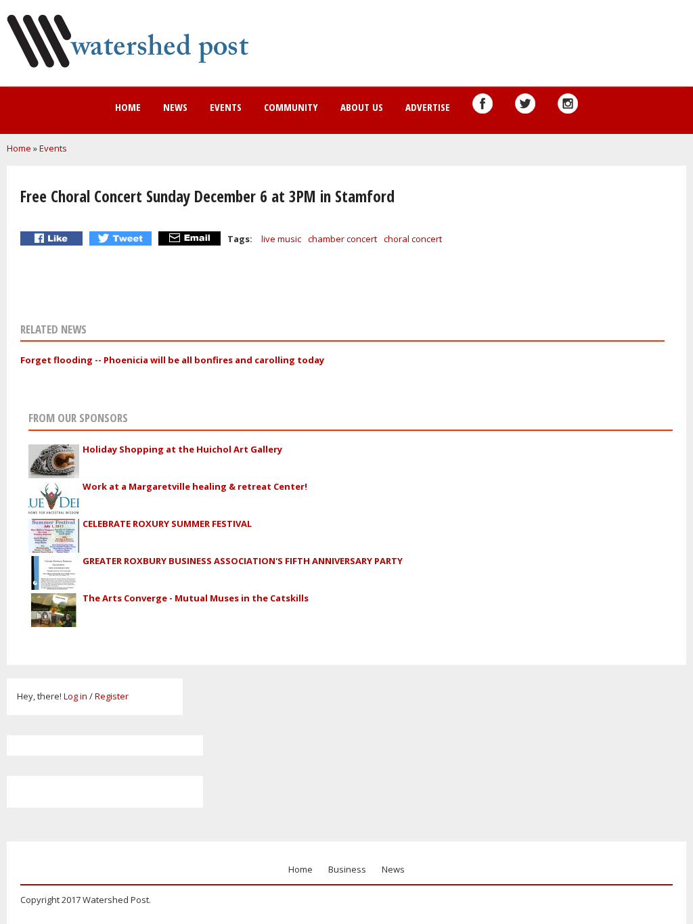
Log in (75, 696)
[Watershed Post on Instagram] (567, 103)
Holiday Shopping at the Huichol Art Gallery (182, 449)
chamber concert (342, 239)
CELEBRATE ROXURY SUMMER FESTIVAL (167, 523)
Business (347, 869)
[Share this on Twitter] (122, 238)
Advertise (427, 107)
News (175, 107)
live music (281, 239)
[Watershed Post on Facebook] (482, 103)
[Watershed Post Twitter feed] (525, 103)
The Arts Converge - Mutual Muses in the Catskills (196, 598)
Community (291, 107)
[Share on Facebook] (53, 238)
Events (226, 107)
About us (361, 107)
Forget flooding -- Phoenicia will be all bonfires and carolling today (172, 360)
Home (128, 107)
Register (112, 696)
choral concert (413, 239)
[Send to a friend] (191, 238)
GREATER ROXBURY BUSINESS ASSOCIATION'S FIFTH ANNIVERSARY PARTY (243, 561)
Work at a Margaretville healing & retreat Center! (195, 486)
